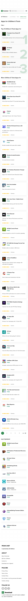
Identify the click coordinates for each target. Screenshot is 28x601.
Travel (18, 16)
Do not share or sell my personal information (12, 578)
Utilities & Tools (23, 16)
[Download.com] (4, 11)
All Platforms (4, 16)
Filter (2, 25)
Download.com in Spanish (7, 563)
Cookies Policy (5, 575)
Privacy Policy (5, 571)
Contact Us (4, 561)
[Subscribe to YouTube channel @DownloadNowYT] (8, 588)
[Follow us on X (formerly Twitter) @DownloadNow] (6, 588)
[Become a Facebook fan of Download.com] (3, 588)
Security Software (12, 16)
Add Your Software (6, 558)
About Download (5, 556)
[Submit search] (10, 11)
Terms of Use (5, 573)
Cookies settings (5, 580)
